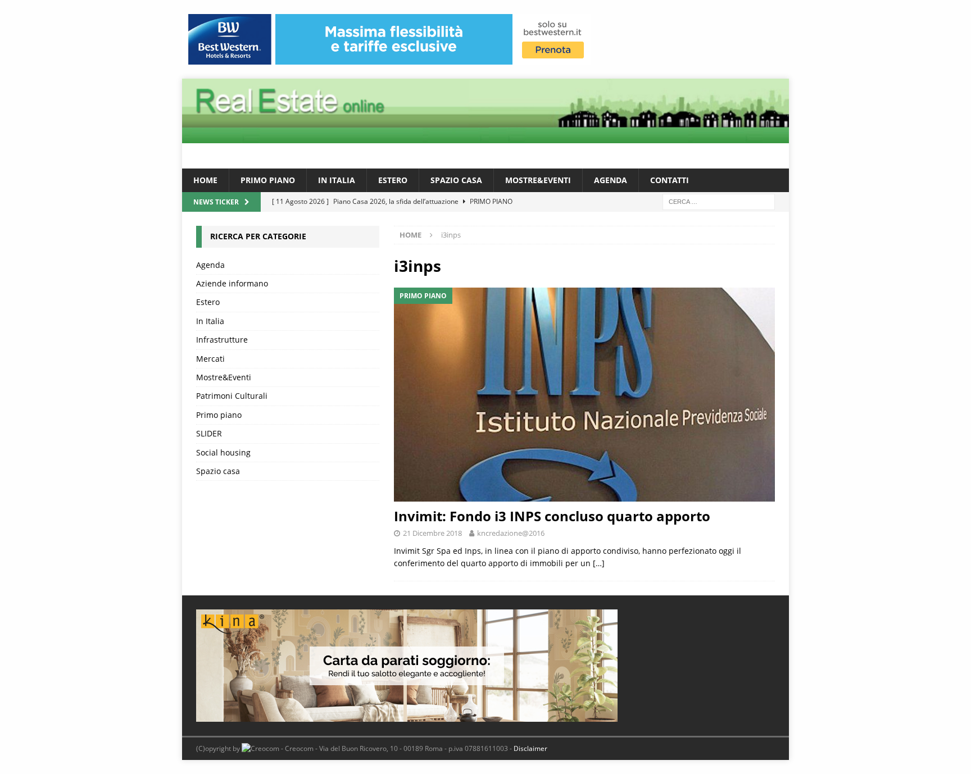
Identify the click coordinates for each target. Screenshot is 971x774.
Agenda (610, 180)
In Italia (336, 180)
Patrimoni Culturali (231, 395)
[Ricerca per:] (719, 201)
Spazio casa (456, 180)
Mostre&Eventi (538, 180)
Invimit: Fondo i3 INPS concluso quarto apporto (552, 516)
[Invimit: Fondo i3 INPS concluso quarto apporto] (584, 395)
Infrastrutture (222, 339)
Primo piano (268, 180)
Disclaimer (530, 748)
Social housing (223, 452)
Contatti (669, 180)
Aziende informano (232, 283)
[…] (599, 563)
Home (205, 180)
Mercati (210, 358)
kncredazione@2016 (511, 533)
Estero (392, 180)
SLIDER (209, 433)
